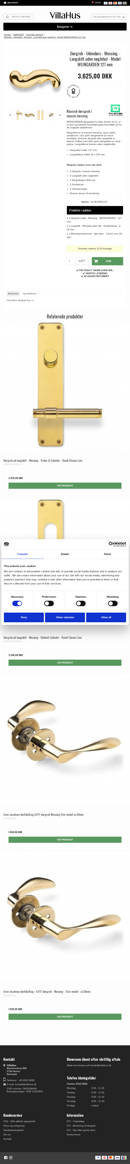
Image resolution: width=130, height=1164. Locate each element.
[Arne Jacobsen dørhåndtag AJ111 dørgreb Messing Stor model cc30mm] (65, 740)
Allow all (106, 617)
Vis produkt (65, 485)
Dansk (97, 3)
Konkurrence (73, 1134)
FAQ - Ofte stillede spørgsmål (19, 1121)
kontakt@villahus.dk (25, 1084)
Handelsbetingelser (13, 1130)
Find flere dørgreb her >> (20, 300)
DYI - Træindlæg (75, 1121)
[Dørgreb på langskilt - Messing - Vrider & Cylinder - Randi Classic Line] (65, 386)
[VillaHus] (65, 15)
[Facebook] (5, 1157)
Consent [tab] (22, 553)
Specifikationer (30, 293)
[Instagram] (10, 1157)
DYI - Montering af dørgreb (81, 1125)
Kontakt (7, 1139)
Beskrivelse (13, 293)
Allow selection (65, 617)
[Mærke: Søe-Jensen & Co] (75, 92)
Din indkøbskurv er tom (106, 17)
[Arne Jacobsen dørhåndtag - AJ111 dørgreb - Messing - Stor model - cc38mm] (65, 917)
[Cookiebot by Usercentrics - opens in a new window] (111, 544)
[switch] (49, 603)
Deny (24, 617)
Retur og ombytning (14, 1125)
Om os (6, 1134)
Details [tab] (65, 553)
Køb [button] (108, 261)
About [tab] (107, 553)
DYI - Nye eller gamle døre (81, 1130)
